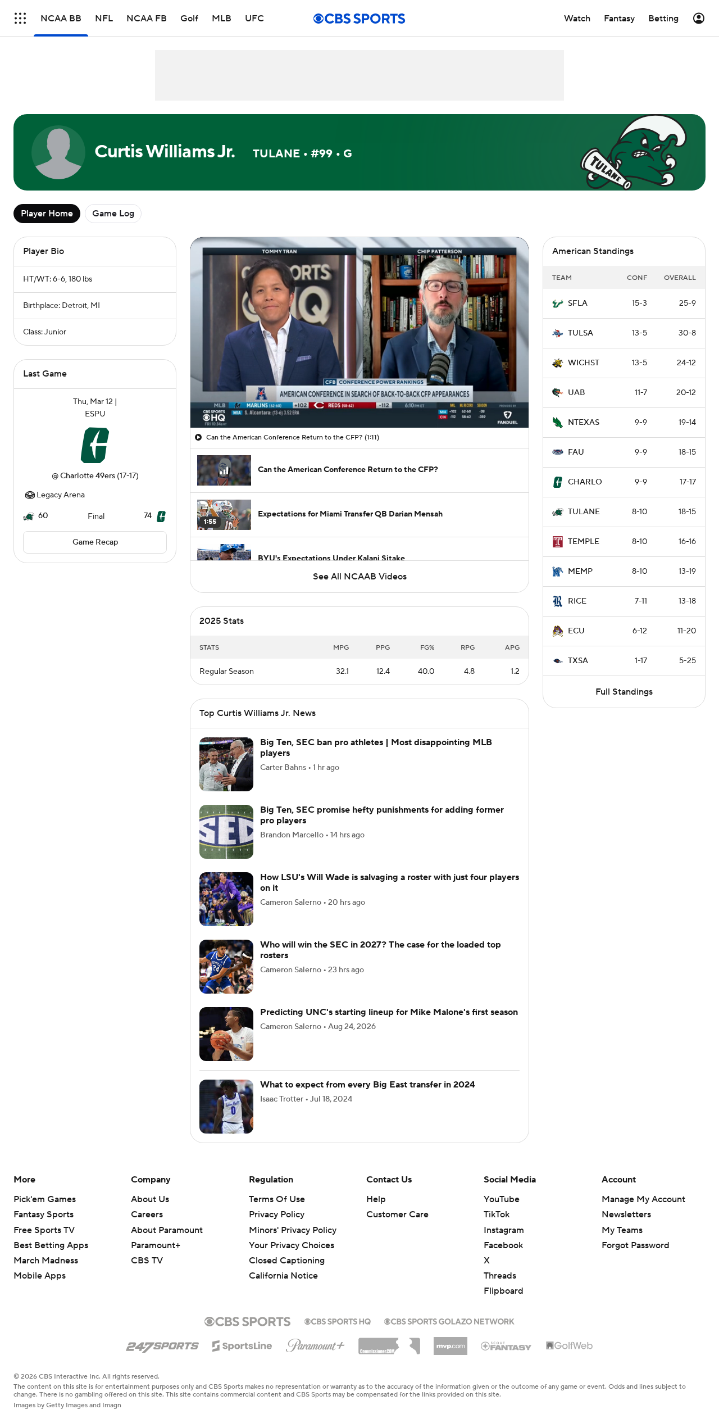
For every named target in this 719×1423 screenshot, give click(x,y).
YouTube (502, 1199)
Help (376, 1199)
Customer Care (397, 1214)
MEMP (580, 572)
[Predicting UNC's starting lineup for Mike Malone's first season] (226, 1034)
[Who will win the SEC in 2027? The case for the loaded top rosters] (226, 967)
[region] (359, 332)
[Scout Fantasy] (507, 1345)
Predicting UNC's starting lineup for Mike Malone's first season (389, 1012)
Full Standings (624, 691)
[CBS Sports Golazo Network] (449, 1320)
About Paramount (167, 1230)
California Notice (283, 1275)
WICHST (583, 363)
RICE (577, 601)
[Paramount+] (315, 1343)
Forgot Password (636, 1245)
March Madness (45, 1260)
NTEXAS (583, 423)
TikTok (496, 1214)
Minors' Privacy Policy (292, 1230)
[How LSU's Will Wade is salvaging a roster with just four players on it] (226, 899)
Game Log (113, 213)
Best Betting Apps (50, 1245)
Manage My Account (643, 1199)
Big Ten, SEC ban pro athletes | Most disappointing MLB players (376, 748)
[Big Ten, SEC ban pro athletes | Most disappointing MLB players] (226, 764)
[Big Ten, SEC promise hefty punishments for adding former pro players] (226, 832)
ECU (576, 631)
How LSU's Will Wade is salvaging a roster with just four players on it (389, 883)
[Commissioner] (389, 1342)
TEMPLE (583, 542)
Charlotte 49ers (87, 476)
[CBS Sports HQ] (337, 1320)
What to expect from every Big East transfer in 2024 (367, 1084)
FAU (576, 452)
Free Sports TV (44, 1230)
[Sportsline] (242, 1344)
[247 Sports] (162, 1343)
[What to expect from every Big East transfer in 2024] (226, 1107)
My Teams (622, 1230)
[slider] (359, 395)
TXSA (578, 661)
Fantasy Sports (43, 1214)
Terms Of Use (277, 1199)
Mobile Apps (39, 1275)
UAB (576, 393)
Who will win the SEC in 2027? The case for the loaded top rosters (380, 950)
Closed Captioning (287, 1260)
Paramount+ (155, 1245)
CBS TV (147, 1260)
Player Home (47, 213)
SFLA (578, 303)
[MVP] (450, 1341)
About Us (150, 1199)
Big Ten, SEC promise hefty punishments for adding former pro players (382, 815)
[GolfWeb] (569, 1346)
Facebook (503, 1245)
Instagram (504, 1230)
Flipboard (504, 1291)
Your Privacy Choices (291, 1245)
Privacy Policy (276, 1214)
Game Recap (95, 542)
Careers (147, 1214)
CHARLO (585, 482)
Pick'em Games (44, 1199)
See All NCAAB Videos (360, 576)
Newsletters (626, 1214)
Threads (500, 1275)
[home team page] (95, 445)
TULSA (580, 333)
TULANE (584, 512)
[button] (20, 18)
